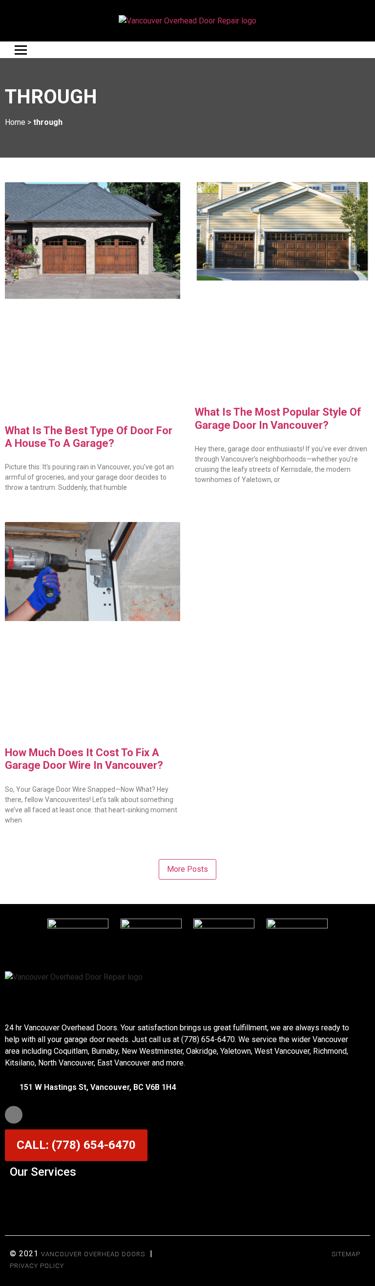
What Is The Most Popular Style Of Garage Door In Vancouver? (278, 418)
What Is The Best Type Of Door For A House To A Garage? (88, 436)
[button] (187, 1195)
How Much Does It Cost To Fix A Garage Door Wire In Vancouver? (84, 758)
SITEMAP (346, 1254)
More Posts (187, 869)
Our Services (43, 1172)
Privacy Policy (37, 1265)
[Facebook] (13, 1115)
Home (15, 122)
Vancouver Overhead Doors (93, 1254)
